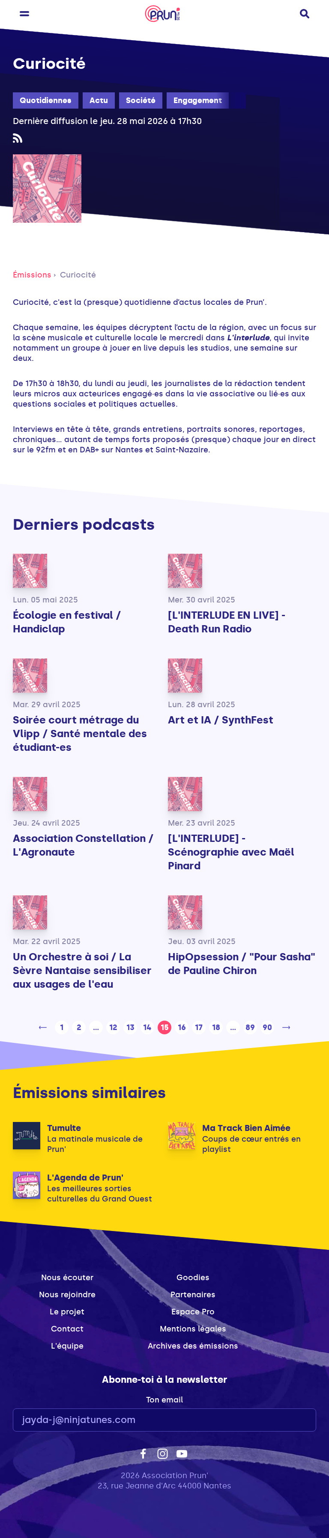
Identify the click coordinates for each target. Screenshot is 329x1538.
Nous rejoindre (67, 1294)
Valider (286, 1420)
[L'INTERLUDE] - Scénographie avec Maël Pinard (231, 852)
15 (165, 1027)
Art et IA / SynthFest (220, 720)
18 (216, 1027)
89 (250, 1027)
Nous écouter (67, 1277)
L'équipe (67, 1346)
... (96, 1027)
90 (267, 1027)
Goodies (192, 1277)
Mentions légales (193, 1329)
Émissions (32, 275)
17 (199, 1027)
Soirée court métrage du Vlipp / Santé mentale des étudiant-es (80, 733)
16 (182, 1027)
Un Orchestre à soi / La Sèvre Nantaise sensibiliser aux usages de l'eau (82, 970)
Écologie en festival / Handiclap (67, 622)
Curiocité (78, 275)
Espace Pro (193, 1312)
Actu (99, 100)
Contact (67, 1329)
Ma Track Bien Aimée (246, 1128)
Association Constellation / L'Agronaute (83, 845)
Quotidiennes (46, 100)
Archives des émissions (193, 1346)
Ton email (164, 1400)
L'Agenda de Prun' (85, 1177)
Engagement (197, 100)
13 (130, 1027)
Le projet (67, 1312)
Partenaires (192, 1294)
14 (147, 1027)
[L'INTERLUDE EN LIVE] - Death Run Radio (226, 622)
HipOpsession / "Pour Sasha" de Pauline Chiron (241, 964)
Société (141, 100)
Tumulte (64, 1128)
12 (113, 1027)
